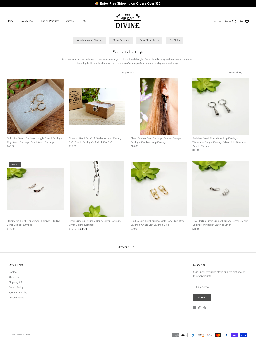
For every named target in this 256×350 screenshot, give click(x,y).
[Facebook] (194, 307)
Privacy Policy (16, 297)
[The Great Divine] (128, 21)
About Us (14, 277)
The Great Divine (22, 334)
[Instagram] (199, 307)
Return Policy (16, 287)
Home (10, 21)
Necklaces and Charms (89, 40)
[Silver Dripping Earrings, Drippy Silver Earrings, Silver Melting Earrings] (97, 189)
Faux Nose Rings (149, 40)
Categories (27, 21)
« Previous (123, 247)
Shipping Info (16, 282)
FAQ (83, 21)
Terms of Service (18, 292)
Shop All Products (49, 21)
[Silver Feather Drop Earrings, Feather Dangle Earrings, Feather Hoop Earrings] (159, 106)
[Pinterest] (204, 307)
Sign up (202, 297)
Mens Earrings (121, 40)
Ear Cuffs (174, 40)
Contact (70, 21)
